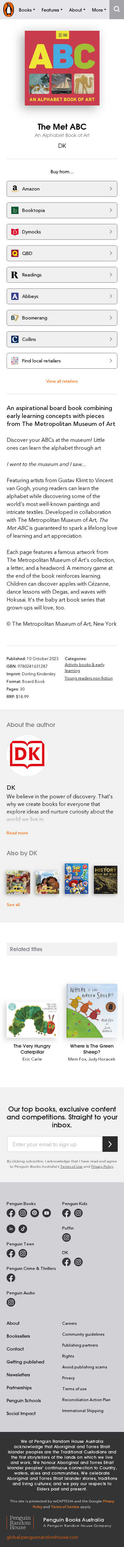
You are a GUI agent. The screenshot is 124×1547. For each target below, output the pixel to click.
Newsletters (18, 1374)
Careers (69, 1323)
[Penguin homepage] (8, 9)
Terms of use (74, 1389)
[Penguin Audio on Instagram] (11, 1302)
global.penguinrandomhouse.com (42, 1536)
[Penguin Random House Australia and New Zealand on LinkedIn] (11, 1229)
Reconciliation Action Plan (86, 1399)
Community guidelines (83, 1334)
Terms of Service (65, 1506)
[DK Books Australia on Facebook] (66, 1262)
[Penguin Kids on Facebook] (66, 1213)
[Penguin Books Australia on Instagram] (23, 1213)
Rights (68, 1356)
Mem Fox (77, 1059)
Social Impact (21, 1413)
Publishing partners (80, 1345)
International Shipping (82, 1410)
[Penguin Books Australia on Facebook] (11, 1213)
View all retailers (62, 381)
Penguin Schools (24, 1400)
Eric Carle (32, 1059)
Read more (17, 832)
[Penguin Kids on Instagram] (78, 1213)
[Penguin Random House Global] (25, 1522)
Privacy (68, 1378)
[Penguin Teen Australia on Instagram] (23, 1253)
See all (13, 904)
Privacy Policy (102, 1166)
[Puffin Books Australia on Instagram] (66, 1237)
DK (62, 145)
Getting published (25, 1361)
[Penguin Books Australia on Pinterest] (34, 1213)
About (13, 1323)
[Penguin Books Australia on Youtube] (46, 1213)
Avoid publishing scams (84, 1367)
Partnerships (19, 1387)
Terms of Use (71, 1166)
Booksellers (18, 1336)
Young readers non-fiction (89, 678)
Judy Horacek (101, 1059)
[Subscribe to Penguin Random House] (110, 1144)
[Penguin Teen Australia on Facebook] (11, 1253)
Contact (15, 1349)
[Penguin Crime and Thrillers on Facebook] (11, 1278)
